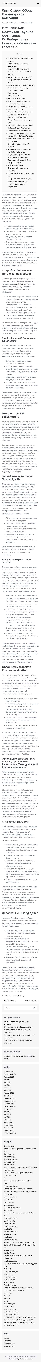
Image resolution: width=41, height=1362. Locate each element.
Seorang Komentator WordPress (15, 1056)
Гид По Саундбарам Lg (16, 152)
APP (5, 1183)
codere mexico (9, 1202)
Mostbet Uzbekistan (11, 1261)
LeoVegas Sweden (10, 1226)
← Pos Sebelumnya (9, 1000)
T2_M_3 (7, 1301)
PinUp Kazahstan (10, 1277)
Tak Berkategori (20, 996)
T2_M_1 (7, 1296)
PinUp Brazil (8, 1274)
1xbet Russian (9, 1165)
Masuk (6, 1338)
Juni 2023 (7, 1082)
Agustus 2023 (9, 1077)
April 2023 (7, 1088)
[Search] (34, 1008)
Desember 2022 (9, 1098)
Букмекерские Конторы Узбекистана (21, 131)
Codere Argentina (10, 1197)
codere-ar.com (9, 1205)
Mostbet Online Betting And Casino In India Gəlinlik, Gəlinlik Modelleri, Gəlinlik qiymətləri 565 (20, 1245)
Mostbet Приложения (15, 165)
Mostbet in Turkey (10, 1234)
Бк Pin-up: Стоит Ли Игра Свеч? (19, 149)
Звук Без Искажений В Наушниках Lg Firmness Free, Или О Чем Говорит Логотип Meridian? (20, 114)
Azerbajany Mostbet (11, 1186)
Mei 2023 (7, 1085)
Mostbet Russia (9, 1253)
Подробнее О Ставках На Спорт (20, 160)
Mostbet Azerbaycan (11, 1231)
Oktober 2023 (9, 1072)
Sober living (8, 1293)
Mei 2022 (7, 1117)
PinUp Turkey (9, 1282)
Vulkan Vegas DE (10, 1309)
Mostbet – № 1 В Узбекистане (18, 69)
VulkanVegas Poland (11, 1314)
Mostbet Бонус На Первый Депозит (20, 136)
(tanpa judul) (8, 1032)
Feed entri (7, 1341)
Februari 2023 (9, 1093)
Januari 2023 (8, 1096)
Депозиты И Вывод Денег (17, 98)
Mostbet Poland (9, 1250)
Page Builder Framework (24, 1359)
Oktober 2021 (9, 1130)
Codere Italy (8, 1199)
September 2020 (10, 1133)
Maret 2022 (8, 1122)
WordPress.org (9, 1346)
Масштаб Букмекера (15, 109)
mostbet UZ (8, 1258)
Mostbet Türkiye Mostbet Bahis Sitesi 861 (18, 1256)
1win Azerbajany (10, 1146)
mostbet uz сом (20, 284)
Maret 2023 (8, 1090)
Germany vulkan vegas (12, 1207)
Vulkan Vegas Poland (11, 1312)
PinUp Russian (9, 1280)
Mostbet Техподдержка (16, 104)
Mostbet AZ (8, 1229)
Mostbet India (8, 1237)
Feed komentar (9, 1343)
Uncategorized (9, 1306)
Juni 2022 (7, 1114)
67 (5, 1178)
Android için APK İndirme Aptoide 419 (17, 1181)
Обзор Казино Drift (14, 163)
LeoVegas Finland (10, 1218)
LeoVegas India (9, 1221)
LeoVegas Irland (10, 1223)
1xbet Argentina (9, 1154)
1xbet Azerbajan (9, 1157)
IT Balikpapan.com (9, 3)
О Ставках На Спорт (15, 96)
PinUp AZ (7, 1269)
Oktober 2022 (9, 1104)
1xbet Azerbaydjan (10, 1159)
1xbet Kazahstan (10, 1162)
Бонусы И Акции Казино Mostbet (19, 77)
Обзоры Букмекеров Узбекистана (20, 106)
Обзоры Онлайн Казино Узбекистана (21, 133)
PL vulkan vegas (10, 1285)
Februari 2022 (9, 1125)
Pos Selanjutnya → (32, 1000)
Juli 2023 (7, 1079)
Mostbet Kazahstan (11, 1240)
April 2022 (7, 1120)
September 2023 (10, 1074)
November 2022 (9, 1101)
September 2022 (10, 1106)
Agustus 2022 (9, 1109)
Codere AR (8, 1194)
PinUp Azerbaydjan (11, 1272)
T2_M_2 (7, 1298)
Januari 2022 (8, 1128)
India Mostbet (8, 1210)
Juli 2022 (7, 1112)
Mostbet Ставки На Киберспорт (19, 101)
